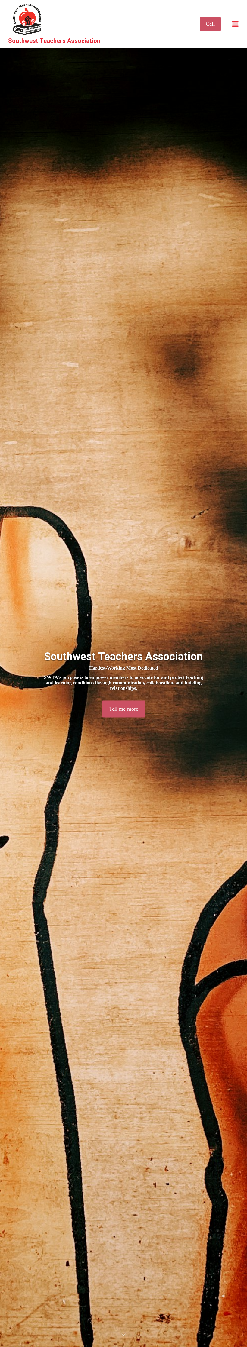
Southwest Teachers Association (54, 40)
